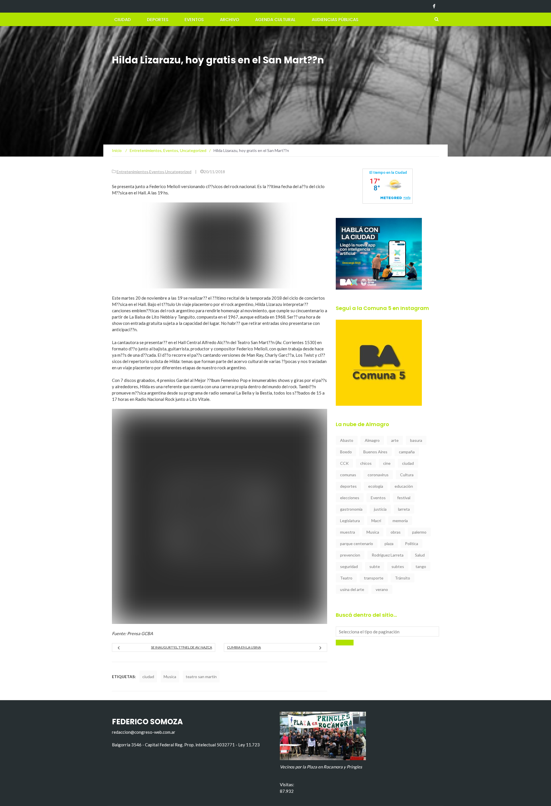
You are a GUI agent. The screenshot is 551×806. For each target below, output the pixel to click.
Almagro (372, 440)
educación (404, 486)
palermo (419, 532)
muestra (347, 532)
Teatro (346, 577)
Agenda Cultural (275, 20)
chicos (366, 463)
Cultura (407, 474)
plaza (389, 543)
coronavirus (378, 474)
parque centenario (356, 543)
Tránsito (402, 577)
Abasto (346, 440)
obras (396, 532)
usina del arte (352, 589)
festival (403, 497)
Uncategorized (178, 171)
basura (416, 440)
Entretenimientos (132, 171)
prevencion (350, 555)
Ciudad (122, 20)
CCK (344, 463)
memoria (400, 520)
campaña (407, 451)
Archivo (229, 20)
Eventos (194, 20)
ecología (375, 486)
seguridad (349, 566)
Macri (376, 520)
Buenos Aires (375, 451)
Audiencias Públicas (335, 20)
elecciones (349, 497)
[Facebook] (434, 6)
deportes (348, 486)
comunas (348, 474)
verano (382, 589)
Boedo (346, 451)
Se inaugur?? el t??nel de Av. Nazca (181, 647)
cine (387, 463)
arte (395, 440)
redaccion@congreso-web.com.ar (143, 732)
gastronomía (351, 509)
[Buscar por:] (387, 632)
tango (421, 566)
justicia (380, 509)
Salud (420, 555)
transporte (373, 577)
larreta (404, 509)
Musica (170, 676)
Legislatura (350, 520)
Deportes (157, 20)
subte (374, 566)
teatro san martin (201, 676)
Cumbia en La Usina (244, 647)
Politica (411, 543)
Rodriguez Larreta (387, 555)
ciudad (148, 676)
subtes (397, 566)
